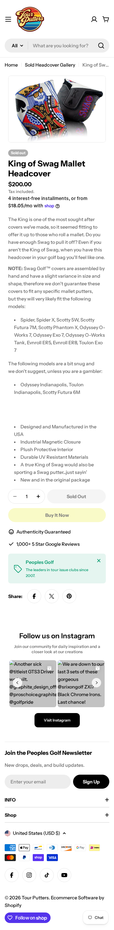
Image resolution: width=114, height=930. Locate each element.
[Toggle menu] (8, 19)
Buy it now (57, 515)
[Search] (101, 45)
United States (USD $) (36, 833)
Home (11, 65)
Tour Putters (35, 898)
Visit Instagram (57, 720)
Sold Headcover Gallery (50, 65)
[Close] (98, 560)
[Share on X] (52, 596)
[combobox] (57, 46)
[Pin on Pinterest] (69, 596)
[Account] (94, 19)
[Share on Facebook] (34, 596)
